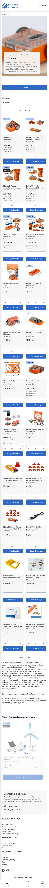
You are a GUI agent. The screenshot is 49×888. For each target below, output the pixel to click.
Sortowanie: (6, 98)
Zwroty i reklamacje (9, 829)
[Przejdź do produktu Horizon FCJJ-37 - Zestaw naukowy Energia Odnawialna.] (23, 738)
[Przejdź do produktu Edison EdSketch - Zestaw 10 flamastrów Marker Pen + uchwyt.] (12, 467)
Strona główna (6, 14)
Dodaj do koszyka (12, 161)
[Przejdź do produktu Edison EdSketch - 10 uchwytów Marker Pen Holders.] (36, 467)
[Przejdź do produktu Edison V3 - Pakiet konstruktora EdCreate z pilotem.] (36, 175)
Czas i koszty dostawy (10, 834)
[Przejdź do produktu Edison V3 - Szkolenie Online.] (12, 272)
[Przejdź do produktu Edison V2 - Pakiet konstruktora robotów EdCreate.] (12, 418)
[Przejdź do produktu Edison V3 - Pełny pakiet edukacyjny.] (36, 223)
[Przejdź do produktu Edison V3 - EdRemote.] (36, 321)
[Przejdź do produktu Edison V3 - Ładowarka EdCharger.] (36, 272)
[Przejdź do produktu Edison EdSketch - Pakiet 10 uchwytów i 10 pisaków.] (12, 515)
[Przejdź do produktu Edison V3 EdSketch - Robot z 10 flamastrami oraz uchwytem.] (36, 126)
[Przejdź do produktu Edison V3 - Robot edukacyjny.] (12, 126)
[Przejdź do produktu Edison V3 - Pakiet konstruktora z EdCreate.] (12, 175)
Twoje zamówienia (8, 843)
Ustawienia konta (8, 846)
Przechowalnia (7, 848)
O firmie (5, 857)
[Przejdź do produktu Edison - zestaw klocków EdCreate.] (12, 321)
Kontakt (5, 864)
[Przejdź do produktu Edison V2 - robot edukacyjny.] (36, 369)
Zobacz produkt (12, 600)
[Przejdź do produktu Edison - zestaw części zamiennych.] (36, 418)
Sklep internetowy (23, 877)
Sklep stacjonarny (8, 860)
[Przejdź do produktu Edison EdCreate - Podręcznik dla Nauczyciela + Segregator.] (12, 613)
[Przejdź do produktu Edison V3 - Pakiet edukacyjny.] (12, 223)
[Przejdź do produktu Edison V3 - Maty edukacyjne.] (12, 369)
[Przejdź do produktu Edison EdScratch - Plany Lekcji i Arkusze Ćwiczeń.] (36, 613)
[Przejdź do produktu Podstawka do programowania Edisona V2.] (12, 564)
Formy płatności (8, 831)
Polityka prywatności (9, 827)
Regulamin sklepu (8, 825)
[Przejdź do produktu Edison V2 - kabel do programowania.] (36, 515)
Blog (3, 862)
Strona (21, 111)
